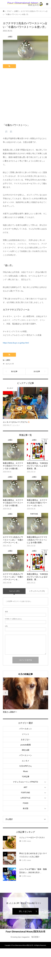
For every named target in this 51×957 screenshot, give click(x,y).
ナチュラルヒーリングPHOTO (25, 782)
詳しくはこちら (25, 911)
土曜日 (7, 360)
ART (25, 787)
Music (25, 771)
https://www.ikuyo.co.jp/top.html (16, 343)
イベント (25, 734)
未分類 (25, 808)
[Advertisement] (25, 96)
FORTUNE (25, 792)
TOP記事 (25, 777)
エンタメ (25, 761)
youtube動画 (25, 745)
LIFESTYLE (25, 798)
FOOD (25, 803)
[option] (25, 695)
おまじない (25, 739)
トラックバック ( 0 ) (37, 591)
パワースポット (25, 729)
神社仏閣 (25, 750)
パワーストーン (25, 755)
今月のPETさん (25, 766)
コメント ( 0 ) (14, 591)
